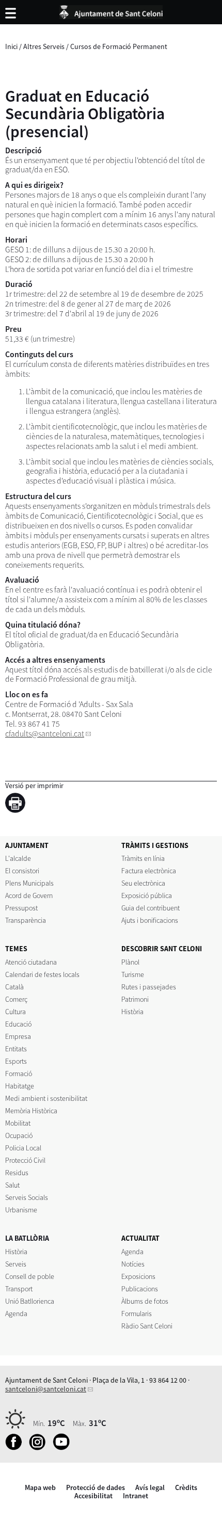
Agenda (16, 1313)
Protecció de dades (95, 1487)
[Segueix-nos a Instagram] (40, 1447)
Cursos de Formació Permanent (118, 46)
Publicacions (139, 1288)
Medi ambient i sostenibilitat (46, 1098)
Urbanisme (21, 1209)
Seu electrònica (143, 883)
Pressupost (21, 907)
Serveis (15, 1264)
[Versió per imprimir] (17, 804)
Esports (16, 1061)
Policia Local (23, 1147)
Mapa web (40, 1487)
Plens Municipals (29, 883)
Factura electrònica (148, 870)
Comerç (16, 999)
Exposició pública (146, 895)
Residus (16, 1172)
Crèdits (186, 1487)
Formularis (136, 1313)
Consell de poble (29, 1276)
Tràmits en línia (143, 858)
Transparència (25, 920)
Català (14, 986)
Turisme (132, 974)
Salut (12, 1185)
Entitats (16, 1048)
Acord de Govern (29, 895)
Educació (18, 1024)
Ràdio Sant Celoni (146, 1326)
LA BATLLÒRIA (27, 1238)
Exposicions (138, 1276)
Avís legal (150, 1487)
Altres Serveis (44, 46)
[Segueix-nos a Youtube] (64, 1447)
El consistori (22, 870)
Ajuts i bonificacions (149, 920)
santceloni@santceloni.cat (45, 1389)
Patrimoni (135, 999)
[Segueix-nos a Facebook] (16, 1447)
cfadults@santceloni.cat (44, 734)
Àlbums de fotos (144, 1301)
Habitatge (19, 1086)
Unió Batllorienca (29, 1301)
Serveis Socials (26, 1197)
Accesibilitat (93, 1495)
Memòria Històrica (31, 1110)
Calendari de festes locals (42, 974)
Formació (18, 1073)
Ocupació (19, 1135)
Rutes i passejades (148, 986)
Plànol (130, 962)
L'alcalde (18, 858)
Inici (11, 46)
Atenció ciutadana (31, 962)
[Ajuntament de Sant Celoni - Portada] (111, 10)
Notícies (133, 1264)
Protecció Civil (25, 1160)
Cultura (15, 1011)
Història (132, 1011)
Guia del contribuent (150, 907)
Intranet (135, 1495)
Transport (19, 1288)
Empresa (18, 1036)
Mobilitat (17, 1123)
